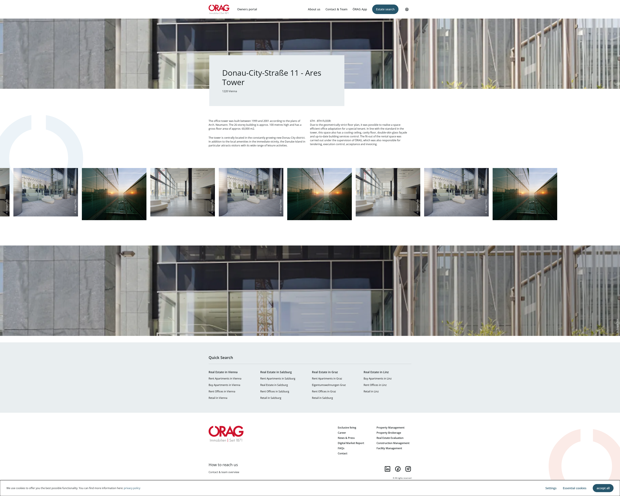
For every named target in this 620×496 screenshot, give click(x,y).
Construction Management (393, 443)
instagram (408, 469)
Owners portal (247, 9)
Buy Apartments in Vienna (224, 385)
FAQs (341, 448)
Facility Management (389, 448)
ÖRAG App (360, 9)
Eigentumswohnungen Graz (329, 385)
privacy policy (132, 488)
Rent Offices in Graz (324, 391)
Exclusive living (347, 427)
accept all (603, 488)
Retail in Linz (371, 391)
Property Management (390, 427)
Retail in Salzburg (270, 398)
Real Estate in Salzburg (274, 385)
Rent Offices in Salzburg (274, 391)
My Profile (406, 9)
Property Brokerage (389, 433)
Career (342, 433)
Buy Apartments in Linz (378, 378)
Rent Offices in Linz (375, 385)
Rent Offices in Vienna (222, 391)
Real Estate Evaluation (390, 438)
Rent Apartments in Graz (327, 378)
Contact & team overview (224, 472)
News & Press (346, 438)
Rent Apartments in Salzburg (277, 378)
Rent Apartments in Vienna (225, 378)
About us (314, 9)
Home (219, 9)
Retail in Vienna (218, 398)
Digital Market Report (351, 443)
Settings (551, 488)
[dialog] (310, 488)
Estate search (385, 9)
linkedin (387, 469)
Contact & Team (336, 9)
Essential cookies (574, 488)
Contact (342, 453)
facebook (398, 469)
